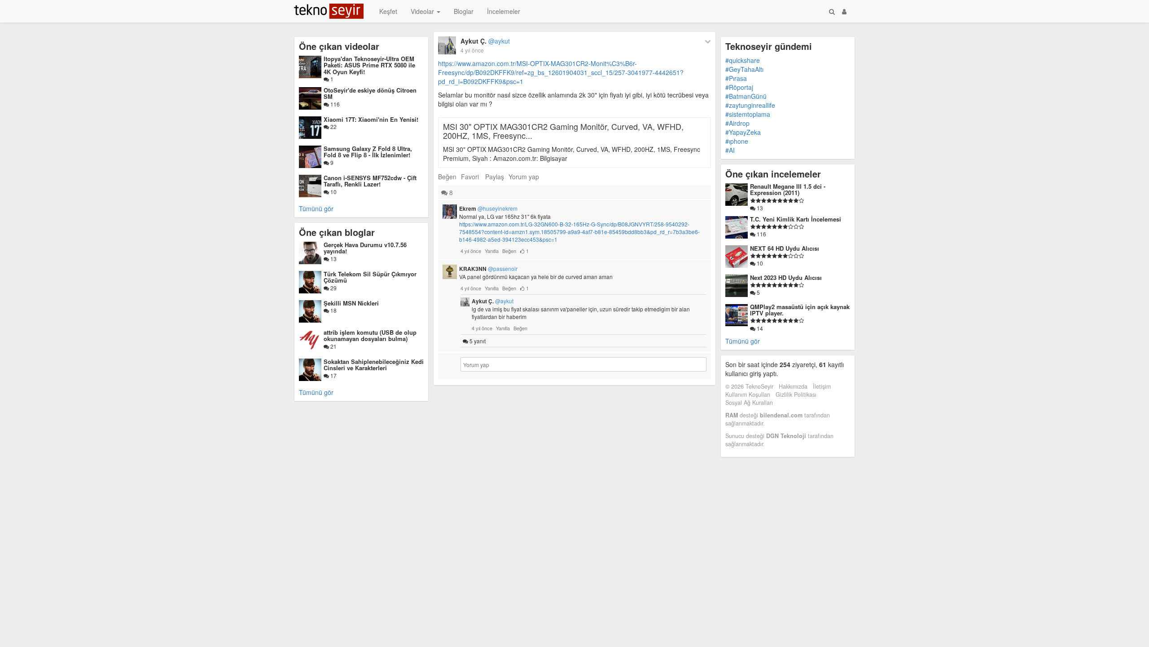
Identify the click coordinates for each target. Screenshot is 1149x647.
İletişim (822, 386)
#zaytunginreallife (750, 105)
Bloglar (464, 11)
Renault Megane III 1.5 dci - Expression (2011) (787, 189)
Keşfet (388, 11)
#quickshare (742, 60)
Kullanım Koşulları (747, 394)
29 (333, 288)
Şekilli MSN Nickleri (351, 303)
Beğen (447, 176)
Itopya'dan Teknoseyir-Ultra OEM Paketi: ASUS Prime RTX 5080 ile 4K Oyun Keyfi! (369, 65)
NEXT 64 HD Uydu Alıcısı (784, 248)
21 (333, 346)
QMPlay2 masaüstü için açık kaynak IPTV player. (800, 309)
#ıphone (736, 141)
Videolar (423, 11)
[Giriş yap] (844, 11)
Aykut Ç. (485, 40)
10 (333, 191)
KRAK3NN (488, 269)
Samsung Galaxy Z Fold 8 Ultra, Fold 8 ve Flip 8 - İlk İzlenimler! (368, 151)
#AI (730, 150)
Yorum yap (524, 176)
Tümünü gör (316, 208)
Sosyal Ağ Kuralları (749, 403)
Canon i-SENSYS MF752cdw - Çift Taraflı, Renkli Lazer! (370, 180)
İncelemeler (503, 11)
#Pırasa (736, 78)
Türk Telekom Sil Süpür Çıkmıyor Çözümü (370, 277)
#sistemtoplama (747, 114)
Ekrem (488, 208)
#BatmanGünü (746, 96)
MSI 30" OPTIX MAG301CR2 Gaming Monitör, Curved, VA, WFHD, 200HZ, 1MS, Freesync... (563, 130)
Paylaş (494, 176)
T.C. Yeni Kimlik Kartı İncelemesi (795, 219)
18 (333, 310)
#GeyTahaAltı (744, 69)
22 (333, 126)
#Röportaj (739, 87)
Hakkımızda (793, 386)
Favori (470, 176)
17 (333, 375)
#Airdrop (737, 123)
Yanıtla (492, 250)
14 (759, 328)
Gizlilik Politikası (796, 394)
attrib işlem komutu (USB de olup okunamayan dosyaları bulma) (370, 335)
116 (334, 104)
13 (333, 258)
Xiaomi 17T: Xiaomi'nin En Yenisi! (371, 119)
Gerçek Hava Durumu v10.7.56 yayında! (365, 247)
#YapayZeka (743, 132)
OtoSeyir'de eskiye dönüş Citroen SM (370, 93)
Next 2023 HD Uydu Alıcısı (786, 277)
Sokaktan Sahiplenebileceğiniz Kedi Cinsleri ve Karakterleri (374, 364)
